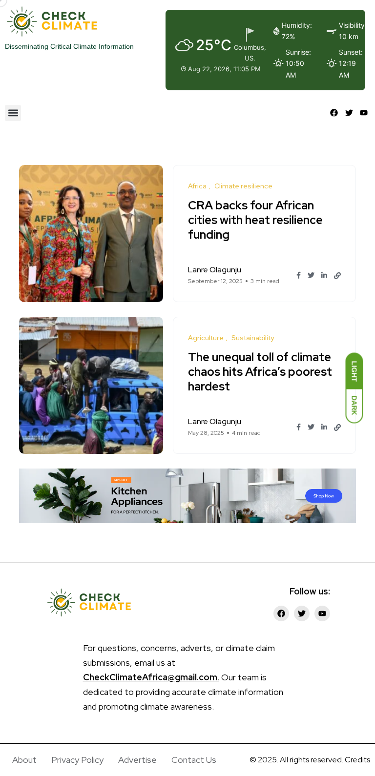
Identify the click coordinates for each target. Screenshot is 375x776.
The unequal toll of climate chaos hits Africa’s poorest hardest (260, 371)
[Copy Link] (337, 275)
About (24, 759)
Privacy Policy (77, 759)
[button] (13, 113)
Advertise (137, 759)
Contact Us (193, 759)
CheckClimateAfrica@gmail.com (150, 677)
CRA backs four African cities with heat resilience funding (255, 220)
